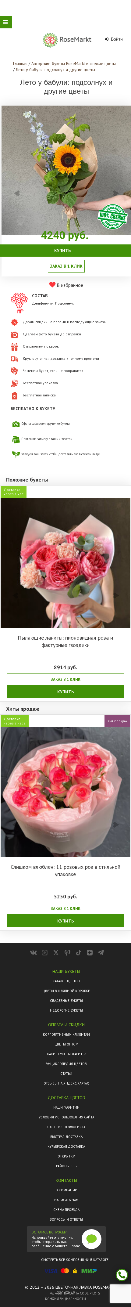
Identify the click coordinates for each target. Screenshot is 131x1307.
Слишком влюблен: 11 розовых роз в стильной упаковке (65, 870)
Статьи (66, 1073)
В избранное (69, 285)
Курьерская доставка (66, 1146)
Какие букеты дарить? (66, 1054)
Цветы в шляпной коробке (66, 991)
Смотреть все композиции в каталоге (74, 1260)
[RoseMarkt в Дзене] (89, 952)
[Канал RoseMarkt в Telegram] (100, 952)
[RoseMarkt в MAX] (44, 952)
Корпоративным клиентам (66, 1034)
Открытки (66, 1156)
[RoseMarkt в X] (55, 952)
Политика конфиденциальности (65, 1296)
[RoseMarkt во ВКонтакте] (33, 952)
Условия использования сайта (66, 1117)
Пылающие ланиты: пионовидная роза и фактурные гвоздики (65, 641)
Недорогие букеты (66, 1010)
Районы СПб (66, 1166)
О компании (66, 1190)
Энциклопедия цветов (66, 1064)
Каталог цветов (66, 981)
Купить (65, 692)
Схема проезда (66, 1210)
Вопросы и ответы (66, 1219)
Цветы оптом (66, 1044)
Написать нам (66, 1200)
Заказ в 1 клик (65, 679)
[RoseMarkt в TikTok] (78, 952)
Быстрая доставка (66, 1137)
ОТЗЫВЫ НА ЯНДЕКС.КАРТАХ (66, 1083)
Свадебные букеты (66, 1000)
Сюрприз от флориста (66, 1127)
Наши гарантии (66, 1107)
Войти (116, 39)
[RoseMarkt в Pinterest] (67, 952)
